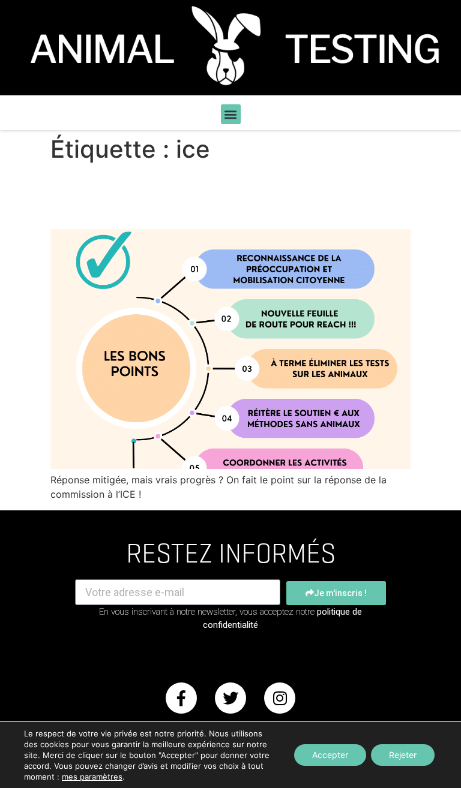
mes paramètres (92, 776)
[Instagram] (279, 698)
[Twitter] (230, 698)
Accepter (330, 755)
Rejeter (403, 755)
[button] (231, 114)
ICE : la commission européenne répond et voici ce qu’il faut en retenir (230, 196)
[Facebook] (181, 698)
